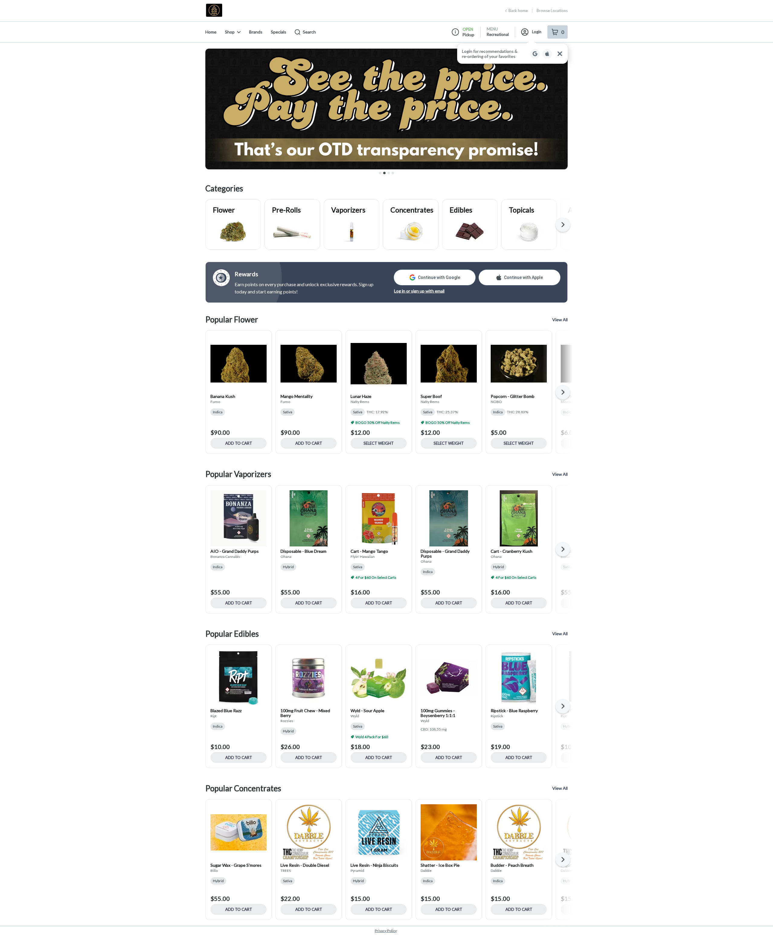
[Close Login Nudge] (560, 54)
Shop (230, 31)
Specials (278, 31)
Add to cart (238, 443)
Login (536, 31)
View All (560, 319)
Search (309, 31)
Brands (255, 31)
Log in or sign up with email (419, 290)
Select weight (379, 443)
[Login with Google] (535, 54)
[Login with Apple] (547, 54)
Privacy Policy (386, 930)
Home (211, 31)
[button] (512, 54)
